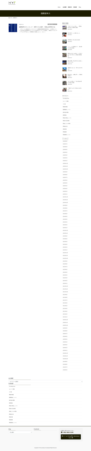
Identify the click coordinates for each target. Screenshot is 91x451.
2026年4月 (65, 152)
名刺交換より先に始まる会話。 (74, 39)
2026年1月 (65, 160)
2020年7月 (65, 333)
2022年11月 (65, 255)
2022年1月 (65, 283)
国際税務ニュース (66, 109)
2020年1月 (65, 350)
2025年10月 (65, 169)
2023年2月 (65, 247)
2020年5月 (65, 339)
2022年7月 (65, 266)
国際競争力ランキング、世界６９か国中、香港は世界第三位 (37, 27)
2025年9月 (65, 171)
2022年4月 (65, 275)
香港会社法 (65, 126)
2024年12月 (65, 196)
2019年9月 (65, 361)
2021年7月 (65, 300)
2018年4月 (65, 369)
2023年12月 (65, 230)
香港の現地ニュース (52, 24)
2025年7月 (65, 177)
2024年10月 (65, 202)
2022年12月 (65, 252)
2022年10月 (65, 258)
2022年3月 (65, 277)
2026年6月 (65, 146)
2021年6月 (65, 302)
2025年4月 (65, 185)
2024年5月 (65, 216)
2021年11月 (65, 289)
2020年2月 (65, 347)
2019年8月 (65, 364)
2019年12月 (65, 353)
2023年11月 (65, 233)
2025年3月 (65, 188)
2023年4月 (65, 241)
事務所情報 (65, 106)
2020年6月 (65, 336)
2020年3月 (65, 344)
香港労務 (65, 129)
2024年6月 (65, 213)
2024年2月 (65, 224)
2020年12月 (65, 319)
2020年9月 (65, 328)
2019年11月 (65, 355)
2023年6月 (65, 236)
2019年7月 (65, 367)
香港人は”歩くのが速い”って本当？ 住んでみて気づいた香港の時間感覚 (75, 55)
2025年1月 (65, 194)
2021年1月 (65, 316)
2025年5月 (65, 183)
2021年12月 (65, 286)
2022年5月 (65, 272)
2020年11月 (65, 322)
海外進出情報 (65, 112)
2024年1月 (65, 227)
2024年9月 (65, 205)
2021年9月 (65, 294)
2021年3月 (65, 311)
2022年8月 (65, 263)
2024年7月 (65, 210)
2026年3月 (65, 155)
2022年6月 (65, 269)
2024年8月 (65, 208)
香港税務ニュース (66, 134)
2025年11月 (65, 166)
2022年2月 (65, 280)
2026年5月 (65, 149)
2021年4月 (65, 308)
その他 (64, 104)
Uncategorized (66, 98)
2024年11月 (65, 199)
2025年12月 (65, 163)
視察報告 (65, 115)
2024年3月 (65, 222)
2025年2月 (65, 191)
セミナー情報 (65, 101)
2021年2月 (65, 314)
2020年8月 (65, 330)
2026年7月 (65, 143)
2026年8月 (65, 141)
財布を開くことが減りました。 (74, 33)
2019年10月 (65, 358)
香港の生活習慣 (66, 120)
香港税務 (65, 131)
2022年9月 (65, 261)
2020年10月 (65, 325)
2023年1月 (65, 249)
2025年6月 (65, 180)
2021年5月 (65, 305)
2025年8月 (65, 174)
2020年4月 (65, 342)
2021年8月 (65, 297)
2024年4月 (65, 219)
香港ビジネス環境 (66, 123)
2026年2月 (65, 157)
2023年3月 (65, 244)
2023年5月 (65, 238)
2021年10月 (65, 291)
